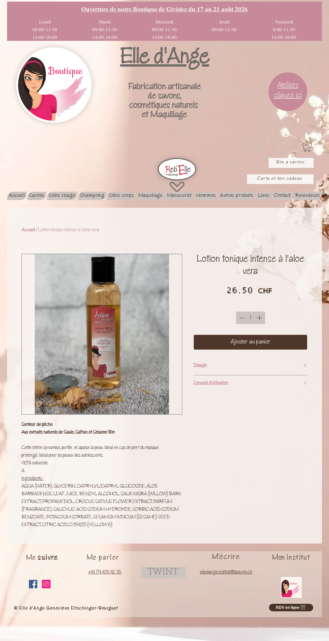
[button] (307, 146)
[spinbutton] (250, 318)
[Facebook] (33, 584)
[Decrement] (241, 318)
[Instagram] (46, 584)
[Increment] (259, 318)
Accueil (28, 230)
